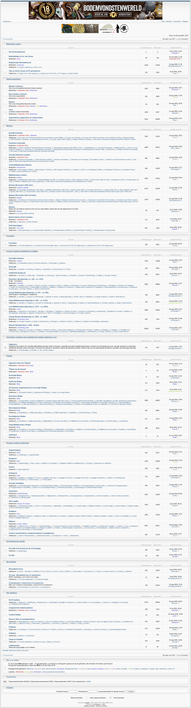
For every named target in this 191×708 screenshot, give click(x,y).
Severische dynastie (105, 148)
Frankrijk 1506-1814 (110, 190)
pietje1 (137, 669)
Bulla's (111, 516)
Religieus (30, 303)
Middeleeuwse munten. (18, 175)
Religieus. (13, 511)
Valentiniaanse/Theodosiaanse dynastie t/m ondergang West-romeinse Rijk (78, 149)
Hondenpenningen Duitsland (69, 485)
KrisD (18, 452)
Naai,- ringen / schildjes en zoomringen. (44, 463)
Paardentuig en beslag (83, 330)
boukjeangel (175, 378)
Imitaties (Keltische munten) (81, 139)
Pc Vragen (62, 73)
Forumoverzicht (8, 39)
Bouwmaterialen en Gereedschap (116, 287)
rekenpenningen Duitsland (62, 230)
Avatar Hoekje (73, 73)
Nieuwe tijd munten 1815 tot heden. (22, 195)
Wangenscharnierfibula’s (64, 404)
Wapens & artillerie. (46, 528)
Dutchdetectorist (174, 200)
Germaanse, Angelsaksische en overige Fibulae (28, 388)
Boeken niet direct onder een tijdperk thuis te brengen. (102, 621)
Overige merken (108, 571)
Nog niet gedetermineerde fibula (82, 401)
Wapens (62, 263)
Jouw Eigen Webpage (74, 621)
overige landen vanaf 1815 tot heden (42, 201)
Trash (175, 73)
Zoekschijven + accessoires (82, 571)
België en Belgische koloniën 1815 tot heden (71, 200)
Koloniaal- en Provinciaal (79, 159)
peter (27, 319)
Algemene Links (24, 623)
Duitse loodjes (120, 506)
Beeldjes (21, 285)
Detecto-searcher (175, 303)
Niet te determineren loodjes (19, 507)
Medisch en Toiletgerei (126, 285)
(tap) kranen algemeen (66, 330)
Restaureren (46, 587)
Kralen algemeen (23, 469)
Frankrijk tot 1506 (64, 180)
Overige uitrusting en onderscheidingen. (67, 526)
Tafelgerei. (114, 330)
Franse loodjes (108, 506)
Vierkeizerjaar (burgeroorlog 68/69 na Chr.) (67, 148)
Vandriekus (175, 211)
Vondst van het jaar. (100, 629)
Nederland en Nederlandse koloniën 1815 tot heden (36, 200)
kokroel (174, 285)
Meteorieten (75, 535)
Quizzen (106, 602)
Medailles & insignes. (90, 526)
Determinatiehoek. (13, 79)
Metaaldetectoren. (16, 569)
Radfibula (79, 429)
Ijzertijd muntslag (15, 133)
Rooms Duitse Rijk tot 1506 (99, 180)
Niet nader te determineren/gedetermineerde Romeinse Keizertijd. (32, 151)
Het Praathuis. (14, 600)
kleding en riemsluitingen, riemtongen (95, 321)
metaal (72, 623)
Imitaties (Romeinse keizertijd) (127, 149)
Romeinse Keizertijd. (17, 143)
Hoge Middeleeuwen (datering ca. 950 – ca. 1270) (28, 300)
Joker (31, 672)
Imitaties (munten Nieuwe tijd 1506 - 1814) (64, 191)
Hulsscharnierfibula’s (30, 404)
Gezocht (57, 642)
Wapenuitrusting (65, 297)
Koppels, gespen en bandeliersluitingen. (23, 528)
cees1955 (174, 269)
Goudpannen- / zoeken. (60, 535)
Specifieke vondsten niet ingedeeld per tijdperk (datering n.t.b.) (31, 337)
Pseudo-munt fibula (60, 421)
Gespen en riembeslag (43, 303)
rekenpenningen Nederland (42, 230)
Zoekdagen (22, 629)
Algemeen (22, 222)
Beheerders (20, 672)
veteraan (175, 642)
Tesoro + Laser (58, 571)
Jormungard (175, 169)
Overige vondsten (111, 275)
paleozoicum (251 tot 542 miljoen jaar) (100, 245)
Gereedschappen (70, 313)
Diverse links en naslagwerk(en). (22, 619)
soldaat (24, 524)
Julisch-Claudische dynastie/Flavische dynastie (35, 148)
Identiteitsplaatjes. (45, 526)
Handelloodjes (68, 506)
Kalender (169, 21)
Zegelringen (23, 455)
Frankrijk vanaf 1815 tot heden (127, 200)
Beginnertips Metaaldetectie (20, 63)
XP (42, 571)
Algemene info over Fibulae (19, 363)
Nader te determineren (42, 289)
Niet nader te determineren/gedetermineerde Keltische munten (115, 139)
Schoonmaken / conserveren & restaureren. (26, 583)
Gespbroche (14, 431)
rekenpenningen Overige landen (104, 230)
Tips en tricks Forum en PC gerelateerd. (24, 71)
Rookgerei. (13, 473)
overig (79, 623)
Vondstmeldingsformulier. (118, 629)
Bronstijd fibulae (15, 375)
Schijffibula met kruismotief (79, 421)
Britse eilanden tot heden (18, 201)
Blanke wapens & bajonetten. (119, 528)
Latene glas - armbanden (35, 275)
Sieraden (22, 303)
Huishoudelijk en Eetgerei (39, 287)
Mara (174, 120)
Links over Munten (37, 621)
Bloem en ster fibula (28, 431)
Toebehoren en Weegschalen (20, 497)
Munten (12, 102)
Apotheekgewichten (38, 496)
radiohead (33, 135)
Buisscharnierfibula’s (47, 404)
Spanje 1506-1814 (16, 191)
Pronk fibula (70, 431)
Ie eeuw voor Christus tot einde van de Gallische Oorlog (102, 137)
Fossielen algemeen (25, 245)
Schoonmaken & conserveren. (29, 587)
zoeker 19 (171, 669)
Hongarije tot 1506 (117, 180)
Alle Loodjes (14, 501)
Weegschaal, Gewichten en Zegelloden (89, 287)
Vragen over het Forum (48, 73)
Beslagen (50, 311)
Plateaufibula (48, 429)
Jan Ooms (20, 228)
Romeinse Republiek (26, 159)
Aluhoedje (174, 221)
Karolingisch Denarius (112, 169)
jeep (89, 669)
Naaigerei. (13, 459)
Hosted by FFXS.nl (101, 705)
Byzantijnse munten (97, 159)
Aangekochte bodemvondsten (21, 608)
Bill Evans (30, 669)
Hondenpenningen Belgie (49, 485)
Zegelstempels (34, 455)
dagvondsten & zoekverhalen (20, 529)
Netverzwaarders (103, 496)
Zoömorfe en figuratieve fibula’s (121, 404)
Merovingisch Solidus (26, 169)
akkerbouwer (21, 167)
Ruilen (49, 642)
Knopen (89, 463)
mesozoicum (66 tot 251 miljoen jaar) (72, 245)
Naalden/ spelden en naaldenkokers (72, 463)
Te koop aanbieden (25, 642)
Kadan (175, 411)
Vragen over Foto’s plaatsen (28, 73)
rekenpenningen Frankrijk (82, 230)
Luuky (175, 495)
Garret (48, 571)
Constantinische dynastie (42, 149)
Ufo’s (11, 110)
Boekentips (36, 623)
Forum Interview (34, 629)
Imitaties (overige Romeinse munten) (118, 159)
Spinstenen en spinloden (103, 463)
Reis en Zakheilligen (122, 516)
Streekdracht (92, 331)
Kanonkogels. (89, 528)
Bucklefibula (132, 429)
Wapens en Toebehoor (65, 287)
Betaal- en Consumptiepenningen (44, 487)
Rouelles (34, 350)
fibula (31, 365)
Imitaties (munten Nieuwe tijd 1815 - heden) (71, 201)
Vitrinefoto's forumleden (74, 629)
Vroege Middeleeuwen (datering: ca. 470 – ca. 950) (29, 293)
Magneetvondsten (44, 535)
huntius (174, 516)
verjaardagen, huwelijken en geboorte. (62, 602)
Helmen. (120, 526)
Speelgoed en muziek (114, 311)
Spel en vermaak (41, 285)
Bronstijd (12, 267)
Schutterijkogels (102, 528)
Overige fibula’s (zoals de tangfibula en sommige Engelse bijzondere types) (44, 401)
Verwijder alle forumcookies (11, 650)
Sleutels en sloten (55, 285)
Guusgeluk (174, 635)
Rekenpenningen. (16, 226)
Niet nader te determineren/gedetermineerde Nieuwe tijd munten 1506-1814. (106, 191)
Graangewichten (76, 496)
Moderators (34, 90)
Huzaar (174, 486)
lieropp (25, 493)
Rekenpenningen (24, 230)
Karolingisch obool (128, 169)
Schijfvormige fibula (60, 412)
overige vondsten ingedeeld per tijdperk (22, 251)
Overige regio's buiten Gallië (60, 139)
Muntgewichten (24, 496)
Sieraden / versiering (26, 269)
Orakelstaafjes (24, 350)
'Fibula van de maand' (17, 369)
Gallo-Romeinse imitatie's (43, 159)
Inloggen (185, 21)
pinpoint (32, 106)
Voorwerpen (30, 635)
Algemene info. (24, 526)
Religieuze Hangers (25, 516)
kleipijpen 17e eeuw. (34, 478)
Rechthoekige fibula (97, 421)
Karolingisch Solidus (95, 169)
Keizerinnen (111, 149)
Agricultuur (46, 269)
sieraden (22, 275)
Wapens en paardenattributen (89, 303)
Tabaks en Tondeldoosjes (116, 478)
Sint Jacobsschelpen (47, 350)
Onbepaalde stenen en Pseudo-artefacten (33, 263)
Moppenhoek (42, 602)
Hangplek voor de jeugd (120, 602)
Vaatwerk (22, 330)
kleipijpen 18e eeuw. (50, 478)
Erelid (27, 672)
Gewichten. (13, 491)
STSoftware (96, 704)
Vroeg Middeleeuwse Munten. (20, 165)
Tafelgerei (59, 311)
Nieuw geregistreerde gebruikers (54, 672)
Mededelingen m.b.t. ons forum (21, 56)
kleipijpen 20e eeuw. (82, 478)
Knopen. (34, 526)
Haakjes (97, 330)
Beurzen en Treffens (49, 629)
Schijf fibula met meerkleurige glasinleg (50, 431)
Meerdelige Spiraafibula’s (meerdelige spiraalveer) (99, 402)
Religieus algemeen (22, 517)
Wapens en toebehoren (37, 313)
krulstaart (175, 53)
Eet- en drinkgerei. (132, 526)
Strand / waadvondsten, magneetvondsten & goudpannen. (32, 533)
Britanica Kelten (128, 137)
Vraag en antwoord (25, 67)
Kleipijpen (22, 478)
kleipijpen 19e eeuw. (66, 478)
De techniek (11, 562)
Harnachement (58, 269)
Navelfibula (22, 429)
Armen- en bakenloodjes (43, 506)
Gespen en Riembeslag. (87, 275)
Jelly (37, 106)
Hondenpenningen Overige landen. (93, 485)
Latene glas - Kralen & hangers (57, 275)
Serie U (83, 169)
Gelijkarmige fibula (35, 412)
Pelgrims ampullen (100, 516)
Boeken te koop (39, 642)
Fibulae (9, 356)
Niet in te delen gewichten (120, 496)
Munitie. (57, 528)
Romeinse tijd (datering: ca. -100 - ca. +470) (26, 279)
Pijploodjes (57, 506)
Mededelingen (23, 621)
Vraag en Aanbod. (16, 639)
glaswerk (65, 623)
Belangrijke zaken (13, 44)
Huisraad (64, 331)
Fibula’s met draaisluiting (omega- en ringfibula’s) (91, 404)
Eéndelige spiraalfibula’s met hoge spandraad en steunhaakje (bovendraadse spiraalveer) (49, 402)
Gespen (30, 330)
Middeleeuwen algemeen (27, 180)
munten (86, 623)
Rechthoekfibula (90, 429)
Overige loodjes (81, 506)
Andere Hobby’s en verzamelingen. (89, 602)
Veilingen (12, 633)
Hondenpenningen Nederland (28, 485)
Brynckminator (51, 669)
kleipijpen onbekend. (98, 478)
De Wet (12, 555)
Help (162, 21)
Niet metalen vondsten (18, 94)
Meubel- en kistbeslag (71, 285)
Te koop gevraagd (42, 579)
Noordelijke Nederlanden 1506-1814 (31, 190)
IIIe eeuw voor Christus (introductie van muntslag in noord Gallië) (41, 137)
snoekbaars (144, 669)
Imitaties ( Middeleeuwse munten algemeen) (29, 181)
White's (68, 571)
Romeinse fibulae (16, 396)
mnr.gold (124, 669)
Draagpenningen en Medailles (20, 487)
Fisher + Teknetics (25, 571)
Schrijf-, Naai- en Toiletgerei (83, 297)
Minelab (36, 571)
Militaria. (12, 521)
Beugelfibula (23, 412)
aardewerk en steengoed (27, 311)
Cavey (175, 245)
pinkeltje (174, 648)
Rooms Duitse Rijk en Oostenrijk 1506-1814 (86, 190)
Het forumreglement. (17, 52)
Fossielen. (10, 236)
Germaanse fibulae (25, 392)
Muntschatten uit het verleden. (21, 217)
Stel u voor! (38, 67)
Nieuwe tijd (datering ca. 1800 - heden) (24, 325)
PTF (104, 704)
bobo (43, 669)
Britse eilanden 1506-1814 (128, 190)
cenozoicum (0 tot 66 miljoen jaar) (46, 245)
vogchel (19, 261)
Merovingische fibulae (17, 408)
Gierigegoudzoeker (174, 66)
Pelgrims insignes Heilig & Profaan (79, 516)
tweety (175, 189)
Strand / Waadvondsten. (27, 535)
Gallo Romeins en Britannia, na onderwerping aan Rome (29, 139)
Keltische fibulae (15, 382)
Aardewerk (46, 623)
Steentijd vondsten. (16, 258)
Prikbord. (12, 627)
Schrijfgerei (112, 285)
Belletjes (53, 287)
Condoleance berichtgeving (19, 604)
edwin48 (175, 113)
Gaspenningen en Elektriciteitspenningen (88, 487)
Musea (61, 629)
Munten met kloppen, (62, 159)
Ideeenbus (87, 629)
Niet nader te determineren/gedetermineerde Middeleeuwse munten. (70, 181)
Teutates (152, 669)
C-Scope (98, 571)
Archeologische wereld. (15, 541)
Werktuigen (53, 263)
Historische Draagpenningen (117, 485)
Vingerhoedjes (23, 463)
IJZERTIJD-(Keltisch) (17, 273)
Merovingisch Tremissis (44, 169)
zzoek (19, 309)
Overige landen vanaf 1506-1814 (36, 191)
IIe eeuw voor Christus (73, 137)
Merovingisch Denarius (62, 169)
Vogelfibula (72, 412)
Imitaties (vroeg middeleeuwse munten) (23, 171)
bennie (175, 505)
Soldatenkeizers (119, 148)
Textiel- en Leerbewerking (19, 287)
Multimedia (31, 602)
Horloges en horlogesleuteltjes (48, 331)
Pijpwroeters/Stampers (18, 479)
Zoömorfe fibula (84, 412)
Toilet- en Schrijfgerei (54, 313)
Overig (68, 269)
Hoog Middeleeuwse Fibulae (20, 425)
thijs (174, 105)
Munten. (9, 126)
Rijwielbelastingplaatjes (77, 331)
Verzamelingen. (38, 529)
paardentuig (101, 311)
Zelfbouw (128, 571)
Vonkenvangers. (33, 479)
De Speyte (26, 503)
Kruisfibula (47, 412)
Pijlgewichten (51, 496)
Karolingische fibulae (17, 416)
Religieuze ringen (40, 516)
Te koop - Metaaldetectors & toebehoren (25, 575)
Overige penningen (16, 483)
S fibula (94, 412)
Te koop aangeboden (26, 579)
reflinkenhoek (14, 646)
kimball (25, 187)
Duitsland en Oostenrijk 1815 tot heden (101, 200)
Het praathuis (11, 593)
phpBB (87, 702)
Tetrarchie (27, 149)
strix (174, 179)
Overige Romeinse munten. (19, 155)
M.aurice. (175, 275)
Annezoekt (174, 571)
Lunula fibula (123, 421)
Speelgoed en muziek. (28, 331)
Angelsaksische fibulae (42, 392)
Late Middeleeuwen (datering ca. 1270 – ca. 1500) (28, 307)
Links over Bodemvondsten (55, 621)
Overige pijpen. (47, 479)
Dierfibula (122, 429)
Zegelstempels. (15, 450)
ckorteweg (20, 65)
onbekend (13, 435)
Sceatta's (76, 169)
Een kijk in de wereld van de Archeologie (25, 548)
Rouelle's (73, 275)
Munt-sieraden (33, 222)
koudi (19, 524)
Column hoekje (15, 615)
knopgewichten (89, 496)
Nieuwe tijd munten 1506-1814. (21, 185)
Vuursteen (55, 623)
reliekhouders (53, 516)
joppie (19, 59)
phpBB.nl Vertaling (89, 705)
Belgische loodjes (95, 506)
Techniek (120, 571)
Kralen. (12, 467)
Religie (100, 275)
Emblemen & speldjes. (107, 526)
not (175, 97)
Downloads (177, 21)
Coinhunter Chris (175, 59)
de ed (175, 137)
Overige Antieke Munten (26, 213)
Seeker (174, 551)
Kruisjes (63, 516)
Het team (25, 650)
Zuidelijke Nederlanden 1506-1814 (57, 190)
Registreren (7, 21)
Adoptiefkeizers (90, 148)
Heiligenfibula (47, 421)
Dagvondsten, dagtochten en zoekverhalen (26, 118)
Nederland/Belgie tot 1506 (46, 180)
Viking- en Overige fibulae (60, 392)
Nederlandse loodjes (26, 506)
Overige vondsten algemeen (17, 443)
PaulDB (88, 681)
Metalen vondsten (16, 86)
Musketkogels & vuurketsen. (72, 528)
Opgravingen (22, 551)
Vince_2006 (175, 148)
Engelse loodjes (133, 506)
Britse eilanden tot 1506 (80, 180)
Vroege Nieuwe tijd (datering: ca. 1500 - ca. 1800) (28, 317)
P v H (132, 669)
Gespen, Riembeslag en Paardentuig (93, 285)
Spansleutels (72, 303)
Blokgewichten (63, 496)
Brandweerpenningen (65, 487)
